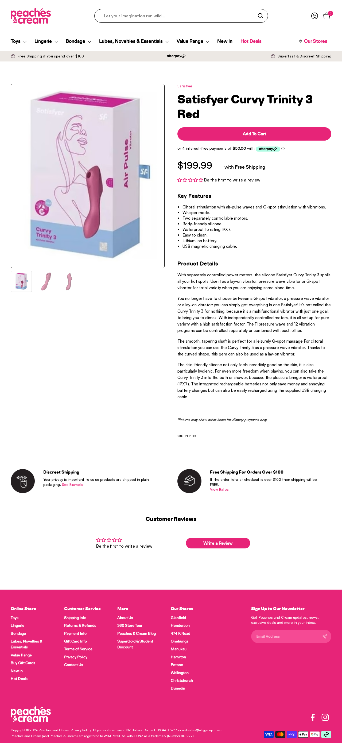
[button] (190, 180)
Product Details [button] (197, 264)
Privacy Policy (81, 730)
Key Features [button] (194, 196)
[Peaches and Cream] (31, 16)
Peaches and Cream (54, 730)
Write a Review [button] (217, 543)
